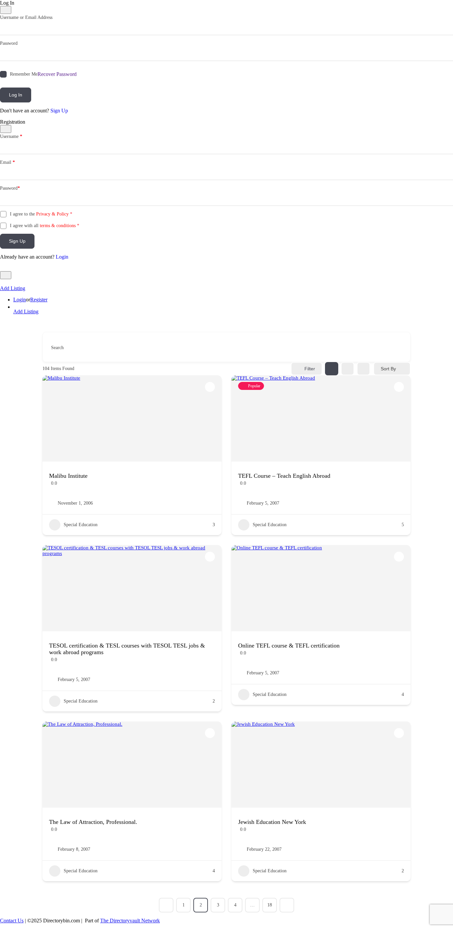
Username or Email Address (26, 17)
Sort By (388, 368)
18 (269, 904)
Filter (309, 368)
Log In (15, 94)
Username (11, 136)
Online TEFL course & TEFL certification (289, 645)
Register (38, 299)
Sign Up (59, 110)
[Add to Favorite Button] (210, 387)
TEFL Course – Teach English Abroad (284, 475)
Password (9, 43)
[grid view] (331, 368)
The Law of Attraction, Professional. (93, 822)
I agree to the (41, 214)
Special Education (80, 524)
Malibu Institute (68, 475)
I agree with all (44, 225)
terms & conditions (58, 225)
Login (62, 257)
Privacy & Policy (52, 214)
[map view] (363, 368)
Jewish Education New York (272, 822)
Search (57, 347)
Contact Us (12, 920)
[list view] (347, 368)
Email (7, 162)
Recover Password (57, 74)
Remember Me (23, 74)
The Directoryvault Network (130, 920)
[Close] (5, 10)
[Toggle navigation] (5, 275)
